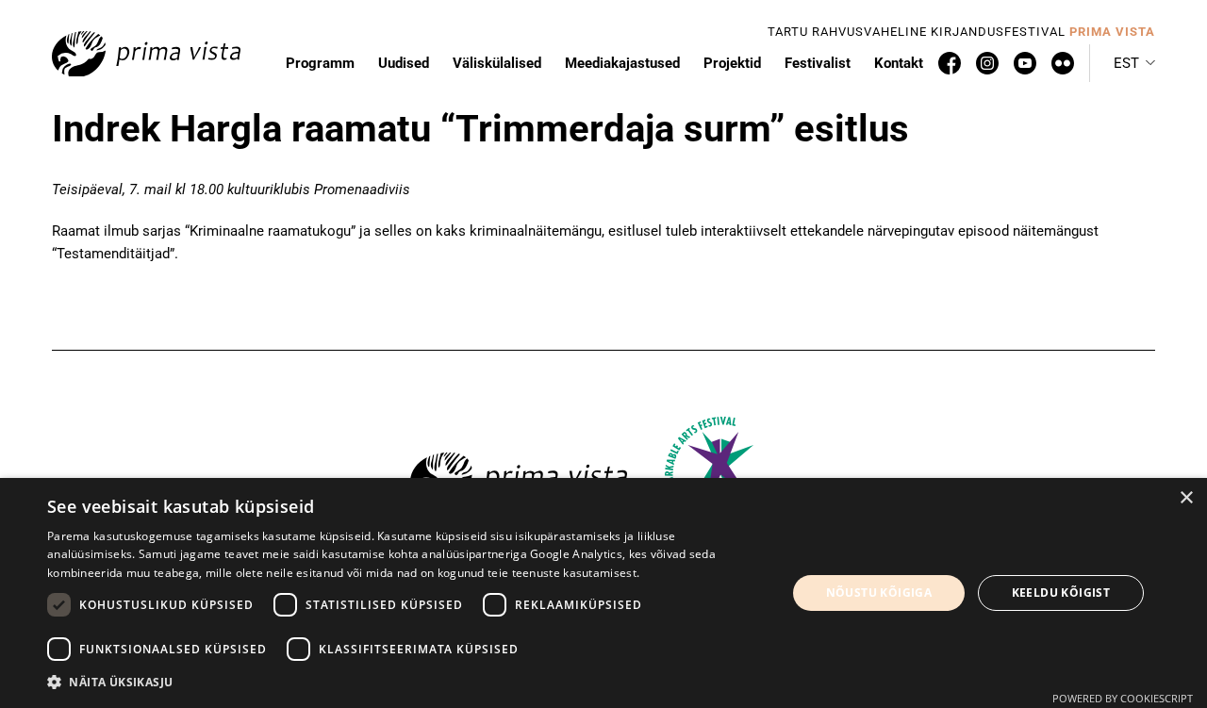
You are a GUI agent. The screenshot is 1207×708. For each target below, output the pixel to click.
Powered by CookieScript (1122, 698)
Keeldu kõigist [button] (1061, 593)
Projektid (732, 63)
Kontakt (898, 63)
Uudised (403, 63)
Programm (320, 63)
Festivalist (818, 63)
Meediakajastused (622, 63)
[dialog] (603, 593)
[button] (1134, 63)
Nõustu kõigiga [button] (879, 593)
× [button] (1186, 498)
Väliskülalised (497, 63)
